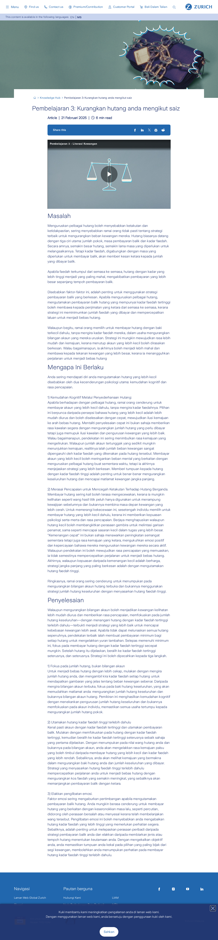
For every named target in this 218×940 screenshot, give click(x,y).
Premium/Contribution (88, 6)
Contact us (56, 6)
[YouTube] (188, 889)
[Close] (213, 908)
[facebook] (135, 130)
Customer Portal (123, 6)
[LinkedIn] (143, 130)
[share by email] (156, 130)
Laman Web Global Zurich (30, 897)
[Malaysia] (36, 97)
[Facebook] (159, 889)
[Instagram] (173, 889)
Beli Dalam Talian (156, 6)
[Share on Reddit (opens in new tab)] (163, 130)
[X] (149, 130)
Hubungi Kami (72, 897)
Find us (34, 6)
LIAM (115, 897)
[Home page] (199, 6)
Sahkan (109, 932)
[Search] (174, 7)
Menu (15, 7)
